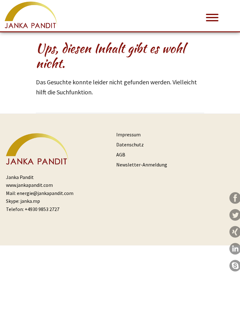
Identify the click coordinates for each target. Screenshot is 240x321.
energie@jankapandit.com (45, 193)
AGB (120, 154)
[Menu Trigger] (212, 17)
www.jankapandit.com (29, 185)
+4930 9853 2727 (42, 209)
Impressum (128, 134)
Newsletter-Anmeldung (141, 164)
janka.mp (30, 201)
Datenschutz (130, 144)
